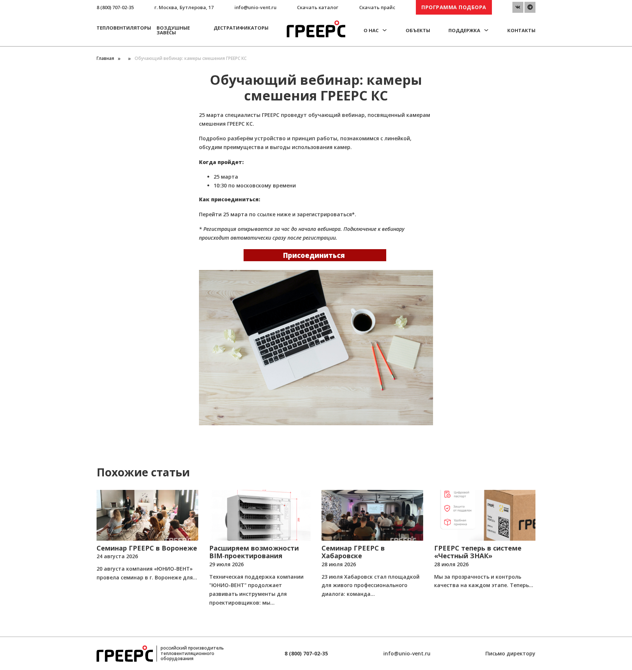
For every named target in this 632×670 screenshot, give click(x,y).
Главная (105, 58)
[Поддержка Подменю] (486, 30)
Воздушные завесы (173, 30)
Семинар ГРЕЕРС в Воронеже (147, 548)
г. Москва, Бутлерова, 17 (184, 7)
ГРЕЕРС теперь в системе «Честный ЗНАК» (478, 552)
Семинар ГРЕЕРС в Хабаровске (353, 552)
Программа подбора (453, 7)
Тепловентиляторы (124, 27)
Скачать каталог (317, 7)
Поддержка (464, 30)
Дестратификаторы (241, 27)
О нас (371, 30)
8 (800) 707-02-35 (115, 7)
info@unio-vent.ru (255, 7)
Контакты (521, 30)
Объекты (418, 30)
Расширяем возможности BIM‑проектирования (254, 552)
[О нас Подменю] (384, 30)
